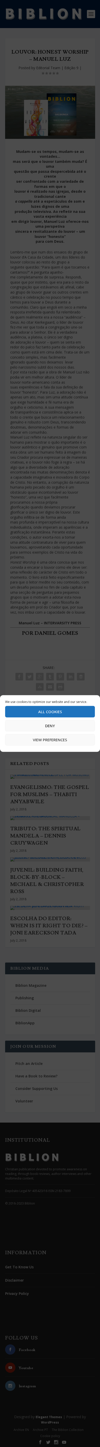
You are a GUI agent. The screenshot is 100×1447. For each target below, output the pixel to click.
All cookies (50, 711)
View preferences (50, 739)
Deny (50, 725)
